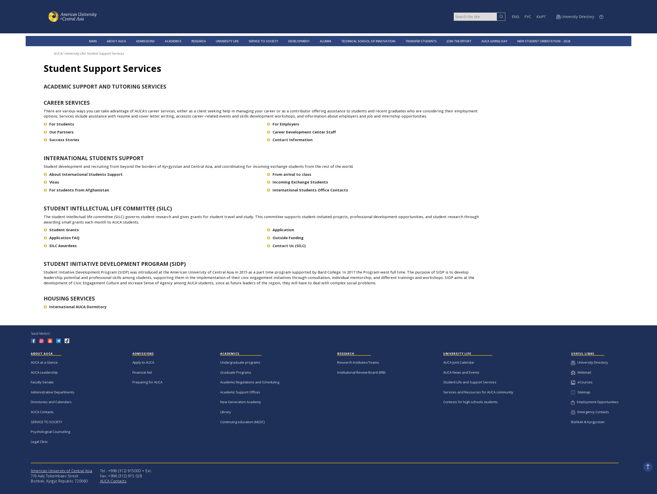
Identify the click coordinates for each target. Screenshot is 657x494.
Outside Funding (288, 237)
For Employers (286, 124)
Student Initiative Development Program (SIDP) (115, 263)
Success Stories (64, 139)
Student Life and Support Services (469, 382)
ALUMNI (325, 41)
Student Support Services (105, 53)
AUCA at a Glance (44, 362)
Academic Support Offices (240, 392)
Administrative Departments (52, 392)
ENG (515, 16)
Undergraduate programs (240, 362)
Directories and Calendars (51, 402)
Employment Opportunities (597, 402)
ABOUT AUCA (116, 41)
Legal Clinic (39, 441)
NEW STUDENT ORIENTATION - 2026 (544, 41)
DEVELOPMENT (299, 41)
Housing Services (69, 298)
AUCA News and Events (461, 372)
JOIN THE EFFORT (459, 41)
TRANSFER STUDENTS (421, 41)
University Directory (591, 362)
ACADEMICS (173, 41)
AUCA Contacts (42, 412)
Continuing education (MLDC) (242, 422)
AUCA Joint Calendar (458, 362)
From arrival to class (292, 174)
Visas (54, 182)
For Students (61, 124)
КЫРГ (541, 16)
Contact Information (293, 139)
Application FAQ (64, 237)
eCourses (584, 382)
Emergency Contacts (592, 412)
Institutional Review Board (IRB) (361, 372)
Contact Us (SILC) (289, 245)
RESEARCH (198, 41)
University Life (74, 53)
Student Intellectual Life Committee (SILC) (108, 208)
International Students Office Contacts (310, 190)
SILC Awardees (63, 245)
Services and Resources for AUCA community (478, 392)
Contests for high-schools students (470, 402)
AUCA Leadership (44, 372)
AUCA (58, 53)
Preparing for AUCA (147, 382)
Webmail (583, 372)
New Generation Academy (240, 402)
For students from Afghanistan (79, 190)
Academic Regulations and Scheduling (249, 382)
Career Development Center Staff (304, 132)
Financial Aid (142, 372)
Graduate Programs (235, 372)
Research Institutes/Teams (358, 362)
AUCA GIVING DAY (494, 41)
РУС (527, 16)
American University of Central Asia (61, 470)
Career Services (67, 102)
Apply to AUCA (143, 362)
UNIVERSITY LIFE (227, 41)
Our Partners (61, 132)
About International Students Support (86, 174)
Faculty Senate (42, 382)
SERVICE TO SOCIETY (263, 41)
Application (283, 229)
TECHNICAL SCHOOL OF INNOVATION (368, 41)
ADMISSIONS (145, 41)
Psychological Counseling (50, 431)
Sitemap (582, 392)
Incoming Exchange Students (300, 182)
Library (225, 412)
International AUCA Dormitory (77, 306)
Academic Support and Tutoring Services (105, 86)
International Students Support (94, 158)
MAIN (93, 41)
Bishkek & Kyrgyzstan (588, 422)
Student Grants (64, 229)
